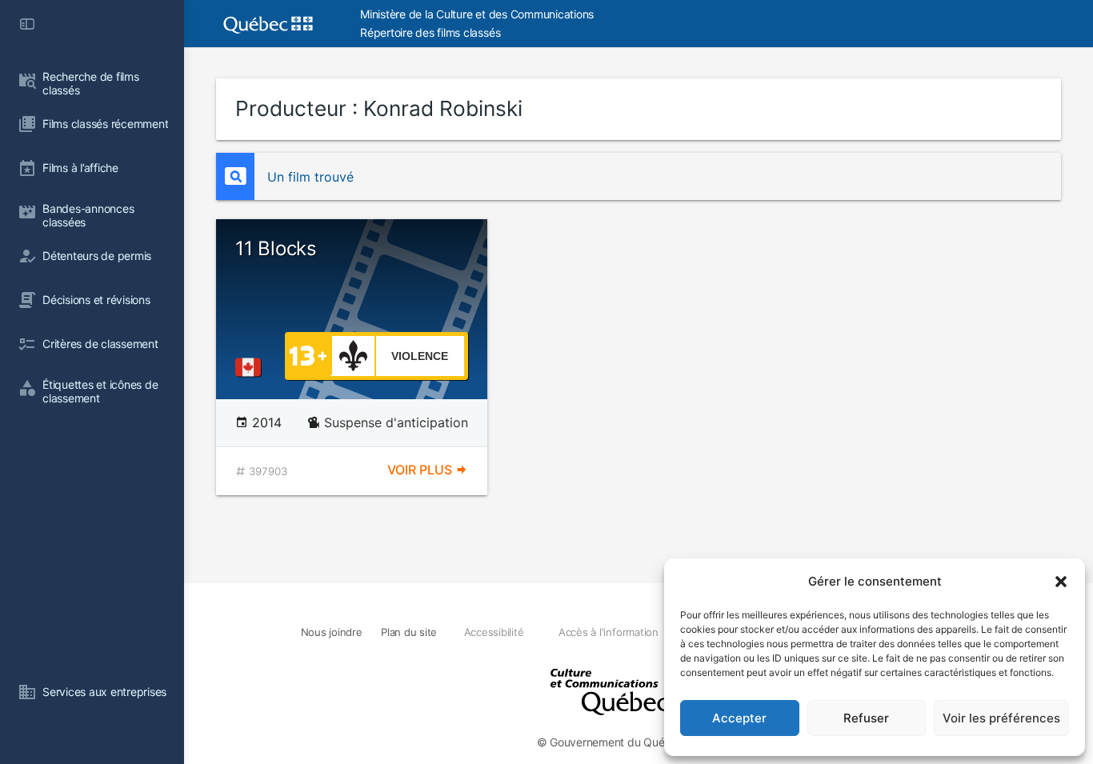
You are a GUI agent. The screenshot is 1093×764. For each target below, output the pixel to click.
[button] (1061, 582)
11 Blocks (276, 248)
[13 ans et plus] (308, 354)
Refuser (866, 718)
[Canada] (251, 367)
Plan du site (409, 632)
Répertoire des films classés (430, 32)
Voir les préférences (1001, 718)
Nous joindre (331, 632)
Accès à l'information (609, 632)
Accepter (739, 718)
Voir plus (421, 470)
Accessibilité (494, 632)
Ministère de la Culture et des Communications (477, 14)
